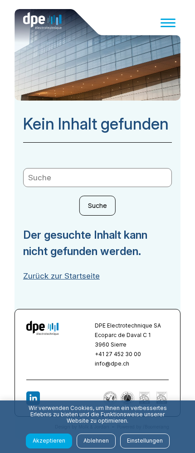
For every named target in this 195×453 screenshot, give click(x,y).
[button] (168, 22)
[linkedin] (33, 398)
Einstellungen (145, 440)
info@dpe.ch (112, 363)
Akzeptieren (49, 440)
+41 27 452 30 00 (118, 354)
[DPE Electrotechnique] (42, 22)
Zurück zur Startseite (61, 275)
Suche (97, 205)
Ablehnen (96, 440)
